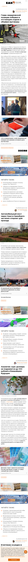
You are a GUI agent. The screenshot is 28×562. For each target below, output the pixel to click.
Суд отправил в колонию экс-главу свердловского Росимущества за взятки (14, 526)
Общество (11, 147)
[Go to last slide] (2, 106)
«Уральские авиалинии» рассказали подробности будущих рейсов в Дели (13, 192)
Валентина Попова (22, 362)
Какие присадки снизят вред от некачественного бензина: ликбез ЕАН (13, 344)
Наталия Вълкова (22, 209)
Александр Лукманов (21, 11)
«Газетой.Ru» (9, 401)
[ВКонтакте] (19, 150)
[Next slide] (26, 106)
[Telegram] (22, 150)
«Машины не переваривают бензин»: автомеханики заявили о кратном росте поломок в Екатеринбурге (14, 188)
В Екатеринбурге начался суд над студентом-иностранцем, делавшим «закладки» (12, 197)
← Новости (4, 6)
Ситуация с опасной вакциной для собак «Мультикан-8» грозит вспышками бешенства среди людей (14, 512)
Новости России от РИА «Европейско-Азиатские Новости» (10, 3)
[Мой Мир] (24, 150)
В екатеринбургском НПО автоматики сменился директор (13, 348)
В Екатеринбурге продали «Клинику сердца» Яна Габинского (13, 183)
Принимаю (14, 559)
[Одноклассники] (21, 150)
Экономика (3, 477)
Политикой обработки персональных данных (14, 556)
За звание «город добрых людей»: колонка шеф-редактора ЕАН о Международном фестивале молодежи (14, 335)
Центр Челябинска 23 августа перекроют (14, 201)
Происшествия (4, 147)
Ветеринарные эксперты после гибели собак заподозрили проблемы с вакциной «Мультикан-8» (14, 517)
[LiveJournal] (26, 150)
